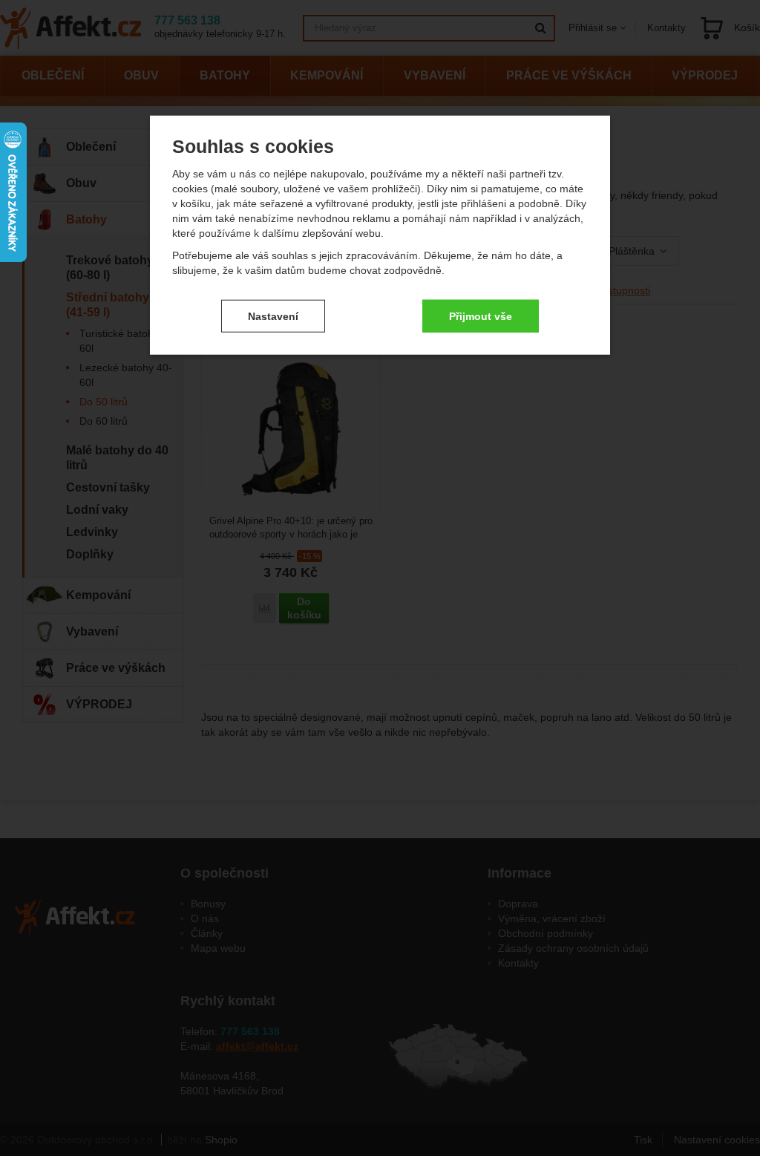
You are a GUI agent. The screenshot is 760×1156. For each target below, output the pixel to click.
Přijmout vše (480, 315)
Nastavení (273, 315)
